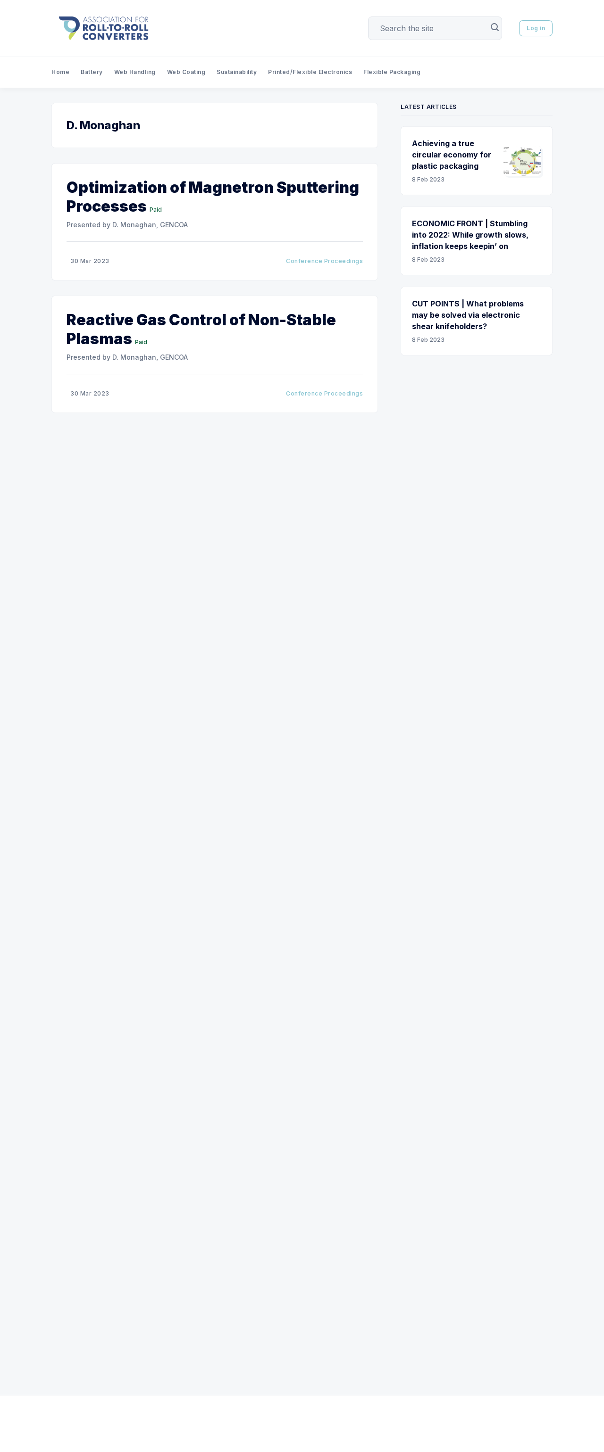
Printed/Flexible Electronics (310, 71)
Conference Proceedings (324, 260)
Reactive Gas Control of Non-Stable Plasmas (201, 329)
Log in (536, 28)
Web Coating (186, 71)
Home (60, 71)
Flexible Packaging (391, 71)
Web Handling (135, 71)
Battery (92, 71)
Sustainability (237, 71)
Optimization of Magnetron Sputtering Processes (213, 196)
